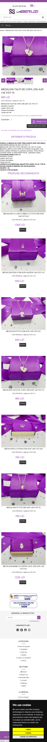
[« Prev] (3, 80)
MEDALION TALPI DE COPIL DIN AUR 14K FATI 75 (23, 390)
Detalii (22, 403)
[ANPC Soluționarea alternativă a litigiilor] (23, 597)
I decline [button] (28, 733)
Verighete (23, 649)
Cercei (23, 660)
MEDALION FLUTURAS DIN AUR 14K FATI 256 (23, 449)
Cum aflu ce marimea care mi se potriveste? (16, 130)
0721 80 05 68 (20, 6)
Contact (24, 680)
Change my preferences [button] (28, 737)
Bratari (23, 655)
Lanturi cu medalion (24, 658)
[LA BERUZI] (23, 11)
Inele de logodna (24, 646)
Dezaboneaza (34, 621)
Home (2, 30)
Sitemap (24, 683)
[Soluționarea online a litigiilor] (23, 604)
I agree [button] (28, 729)
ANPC (24, 686)
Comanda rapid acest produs (37, 126)
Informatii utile (24, 677)
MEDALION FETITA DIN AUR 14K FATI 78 (23, 507)
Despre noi (24, 675)
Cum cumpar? (24, 697)
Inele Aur (23, 652)
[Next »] (45, 80)
